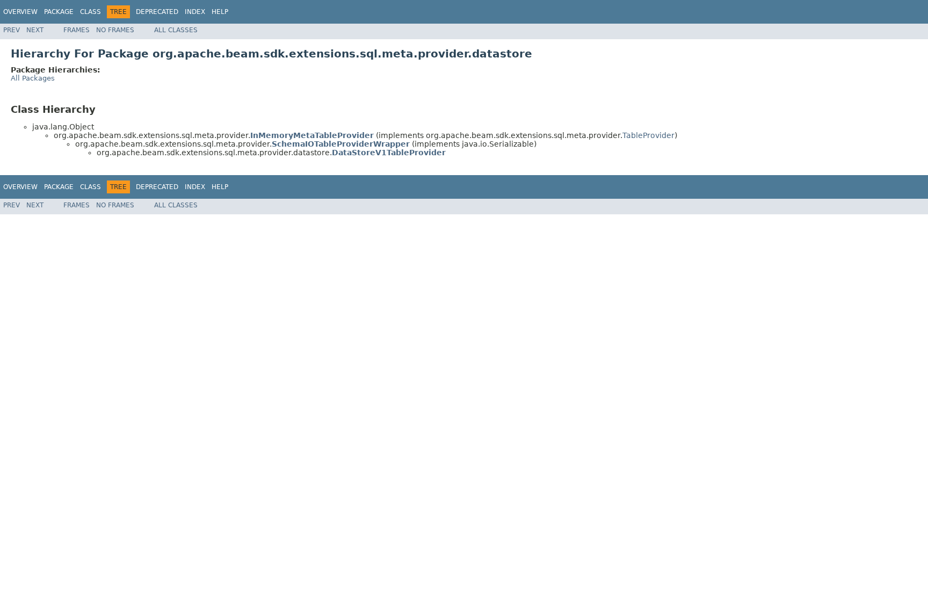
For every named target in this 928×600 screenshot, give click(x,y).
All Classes (176, 30)
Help (220, 12)
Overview (20, 12)
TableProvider (648, 135)
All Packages (33, 78)
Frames (76, 30)
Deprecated (157, 12)
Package (59, 12)
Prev (11, 30)
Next (35, 30)
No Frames (115, 30)
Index (195, 12)
